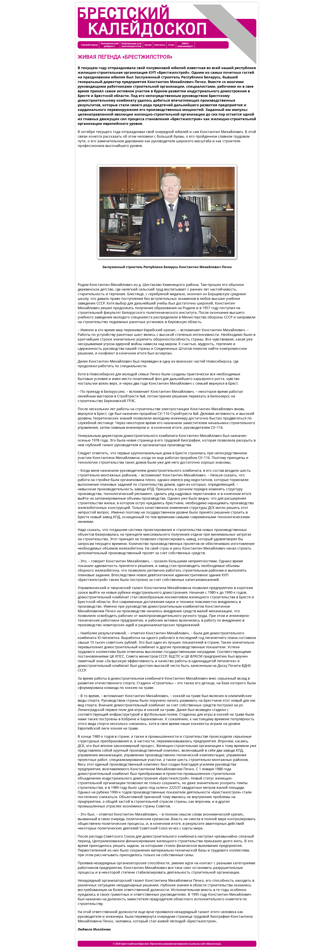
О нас (171, 45)
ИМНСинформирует (185, 45)
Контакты (159, 45)
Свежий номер (89, 45)
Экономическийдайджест (109, 45)
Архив (148, 45)
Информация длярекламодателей (131, 45)
